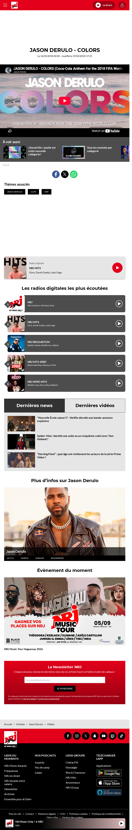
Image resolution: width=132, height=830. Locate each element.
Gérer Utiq (52, 817)
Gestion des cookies (72, 817)
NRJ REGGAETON (39, 341)
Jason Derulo (16, 551)
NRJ (30, 302)
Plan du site (15, 813)
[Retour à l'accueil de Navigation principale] (14, 5)
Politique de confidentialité (106, 813)
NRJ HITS (35, 268)
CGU (62, 813)
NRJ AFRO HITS (37, 381)
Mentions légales (47, 813)
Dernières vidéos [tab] (94, 405)
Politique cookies (78, 813)
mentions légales (29, 699)
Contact (29, 813)
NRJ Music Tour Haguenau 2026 (23, 649)
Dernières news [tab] (34, 405)
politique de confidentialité (48, 699)
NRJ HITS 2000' (37, 361)
